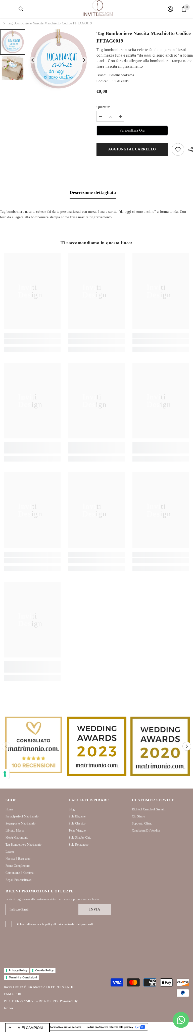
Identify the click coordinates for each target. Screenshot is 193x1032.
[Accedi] (170, 9)
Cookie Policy (44, 970)
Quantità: (103, 107)
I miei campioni (29, 1028)
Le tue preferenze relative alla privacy (110, 1026)
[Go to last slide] (32, 60)
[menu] (7, 9)
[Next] (186, 746)
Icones (8, 1008)
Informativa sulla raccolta (64, 1026)
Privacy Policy (18, 970)
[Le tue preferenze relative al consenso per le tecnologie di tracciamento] (5, 774)
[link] (32, 341)
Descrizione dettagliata (93, 192)
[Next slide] (84, 60)
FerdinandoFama (121, 75)
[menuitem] (12, 42)
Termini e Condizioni (23, 977)
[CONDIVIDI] (188, 150)
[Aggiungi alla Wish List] (178, 149)
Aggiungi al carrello (132, 149)
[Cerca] (21, 9)
